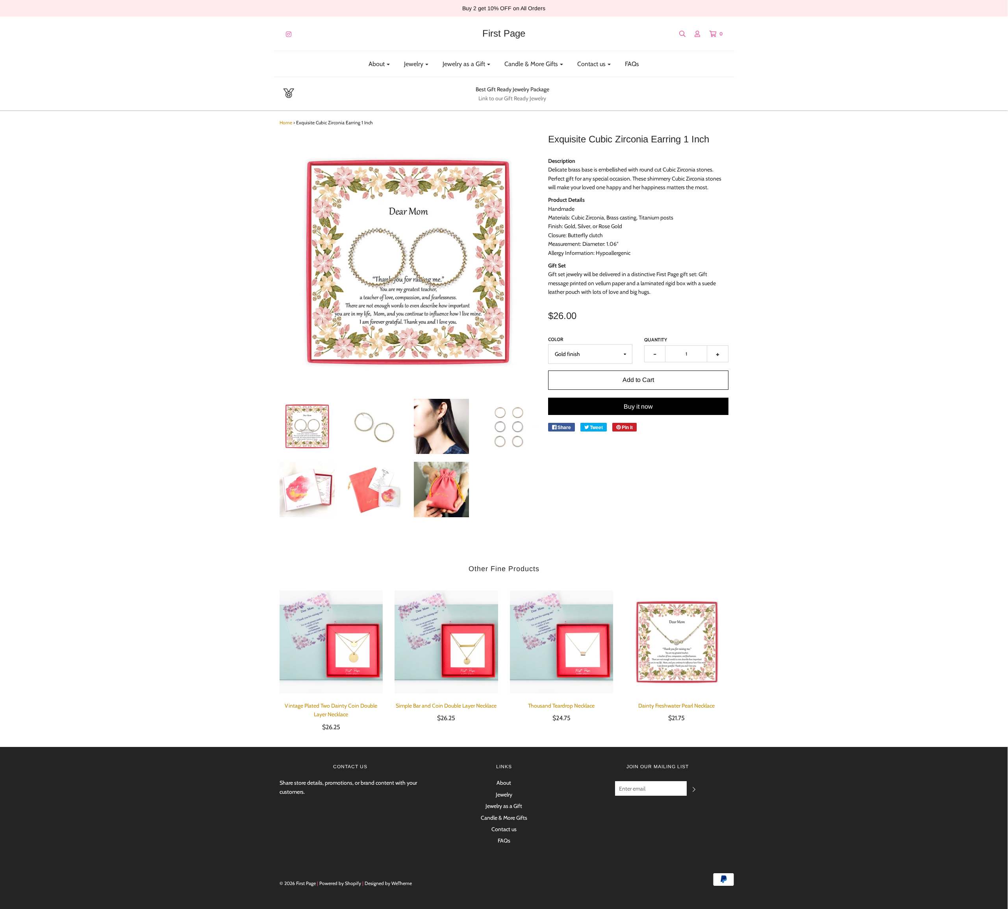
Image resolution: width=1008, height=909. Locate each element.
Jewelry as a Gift (503, 805)
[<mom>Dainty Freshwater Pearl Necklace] (676, 642)
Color (555, 339)
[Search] (678, 34)
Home (286, 122)
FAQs (632, 64)
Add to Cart (638, 379)
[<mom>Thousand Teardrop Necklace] (561, 642)
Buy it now (638, 406)
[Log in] (693, 34)
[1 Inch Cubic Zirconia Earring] (374, 426)
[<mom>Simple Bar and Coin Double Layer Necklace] (446, 642)
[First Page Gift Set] (374, 489)
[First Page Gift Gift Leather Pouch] (441, 489)
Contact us (504, 829)
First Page (503, 33)
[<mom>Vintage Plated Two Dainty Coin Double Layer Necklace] (331, 642)
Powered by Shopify (340, 883)
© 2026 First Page (298, 883)
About (504, 782)
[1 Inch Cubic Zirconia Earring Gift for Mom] (307, 426)
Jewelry (504, 794)
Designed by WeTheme (388, 883)
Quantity (655, 340)
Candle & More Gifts (504, 817)
